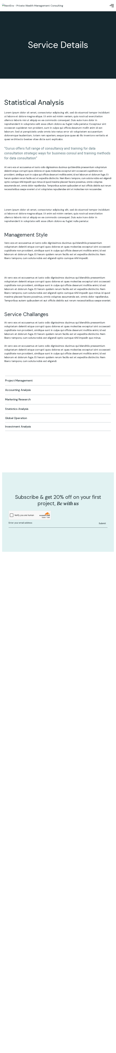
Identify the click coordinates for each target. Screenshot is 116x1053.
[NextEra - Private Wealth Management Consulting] (32, 6)
